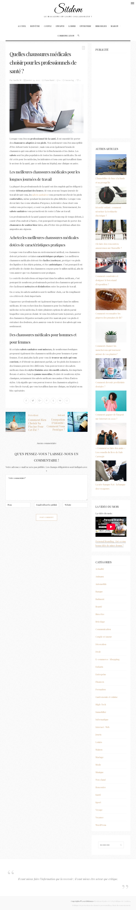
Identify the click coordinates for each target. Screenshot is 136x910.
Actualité (99, 569)
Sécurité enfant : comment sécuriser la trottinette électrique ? (108, 211)
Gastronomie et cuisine (106, 697)
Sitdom (68, 10)
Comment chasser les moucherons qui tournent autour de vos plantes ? (107, 350)
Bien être (35, 26)
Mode (98, 764)
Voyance (99, 817)
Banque (99, 591)
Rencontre (100, 787)
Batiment (99, 599)
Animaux (99, 576)
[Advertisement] (110, 94)
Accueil (22, 26)
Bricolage (100, 621)
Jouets (98, 734)
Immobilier (101, 26)
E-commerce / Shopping (107, 659)
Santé (52, 80)
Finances (99, 681)
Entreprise (85, 26)
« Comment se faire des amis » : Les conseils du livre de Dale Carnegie (110, 452)
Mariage (99, 757)
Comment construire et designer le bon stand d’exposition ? (106, 280)
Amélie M (17, 80)
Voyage (98, 809)
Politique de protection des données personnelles (91, 905)
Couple (48, 26)
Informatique (101, 719)
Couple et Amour (103, 636)
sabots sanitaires (40, 194)
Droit (98, 651)
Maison (114, 26)
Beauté (98, 606)
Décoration (100, 644)
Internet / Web (102, 727)
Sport (98, 802)
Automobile (101, 584)
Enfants (60, 26)
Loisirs (72, 26)
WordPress (100, 825)
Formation (100, 689)
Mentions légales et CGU (103, 901)
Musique (99, 772)
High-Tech (100, 704)
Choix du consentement (121, 905)
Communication (66, 35)
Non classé (100, 779)
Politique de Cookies (122, 901)
